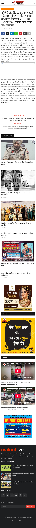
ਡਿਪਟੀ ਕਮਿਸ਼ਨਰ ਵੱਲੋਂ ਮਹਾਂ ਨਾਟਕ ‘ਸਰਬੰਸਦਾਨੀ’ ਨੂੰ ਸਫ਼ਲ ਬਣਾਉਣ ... (16, 224)
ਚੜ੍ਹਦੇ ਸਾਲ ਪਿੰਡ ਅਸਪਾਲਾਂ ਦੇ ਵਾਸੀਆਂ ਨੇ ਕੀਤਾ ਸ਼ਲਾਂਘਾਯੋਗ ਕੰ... (23, 483)
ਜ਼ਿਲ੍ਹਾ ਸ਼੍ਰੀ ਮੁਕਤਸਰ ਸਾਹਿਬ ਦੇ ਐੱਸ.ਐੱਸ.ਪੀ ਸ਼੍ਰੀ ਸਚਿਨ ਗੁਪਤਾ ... (17, 163)
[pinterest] (20, 495)
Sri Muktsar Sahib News (7, 9)
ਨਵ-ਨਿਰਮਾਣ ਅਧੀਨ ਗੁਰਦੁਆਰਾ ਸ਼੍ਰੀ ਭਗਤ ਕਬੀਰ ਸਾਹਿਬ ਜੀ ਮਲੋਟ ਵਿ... (17, 234)
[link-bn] (18, 298)
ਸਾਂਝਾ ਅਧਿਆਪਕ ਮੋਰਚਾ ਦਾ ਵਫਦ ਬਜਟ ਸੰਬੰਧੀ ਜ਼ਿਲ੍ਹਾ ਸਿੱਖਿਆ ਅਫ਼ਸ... (16, 274)
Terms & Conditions (17, 521)
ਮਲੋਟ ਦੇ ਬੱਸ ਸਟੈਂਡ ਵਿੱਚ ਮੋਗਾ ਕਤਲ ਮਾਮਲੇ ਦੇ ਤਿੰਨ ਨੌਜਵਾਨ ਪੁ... (23, 474)
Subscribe (30, 506)
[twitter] (7, 495)
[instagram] (12, 495)
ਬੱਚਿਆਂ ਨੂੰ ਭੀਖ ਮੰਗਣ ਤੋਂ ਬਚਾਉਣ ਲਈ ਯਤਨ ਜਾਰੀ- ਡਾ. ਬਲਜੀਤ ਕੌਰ (16, 194)
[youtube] (16, 495)
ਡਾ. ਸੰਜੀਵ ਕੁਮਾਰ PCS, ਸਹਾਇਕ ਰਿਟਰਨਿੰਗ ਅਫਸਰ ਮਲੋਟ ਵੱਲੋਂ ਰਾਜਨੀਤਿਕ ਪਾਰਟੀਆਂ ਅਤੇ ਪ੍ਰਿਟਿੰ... (18, 119)
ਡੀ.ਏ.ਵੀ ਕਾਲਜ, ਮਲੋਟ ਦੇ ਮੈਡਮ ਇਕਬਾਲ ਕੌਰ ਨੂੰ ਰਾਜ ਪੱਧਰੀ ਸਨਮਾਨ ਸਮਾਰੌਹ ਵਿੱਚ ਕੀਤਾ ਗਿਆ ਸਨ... (18, 128)
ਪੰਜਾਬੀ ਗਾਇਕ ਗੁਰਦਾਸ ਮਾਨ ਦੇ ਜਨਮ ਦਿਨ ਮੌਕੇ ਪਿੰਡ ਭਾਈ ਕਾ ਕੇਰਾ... (17, 264)
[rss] (25, 495)
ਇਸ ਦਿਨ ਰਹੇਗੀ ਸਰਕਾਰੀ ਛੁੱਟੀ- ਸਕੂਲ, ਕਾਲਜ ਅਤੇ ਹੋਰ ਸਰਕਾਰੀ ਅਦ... (23, 466)
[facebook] (3, 495)
